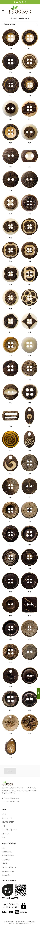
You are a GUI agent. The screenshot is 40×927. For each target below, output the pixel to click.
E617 (29, 639)
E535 (10, 308)
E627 (29, 710)
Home (13, 18)
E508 (29, 96)
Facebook (14, 2)
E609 (29, 545)
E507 (10, 96)
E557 (29, 427)
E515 (29, 119)
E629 (29, 734)
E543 (10, 356)
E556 (10, 427)
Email (17, 2)
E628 (10, 734)
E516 (10, 143)
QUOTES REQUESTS (9, 830)
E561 (10, 474)
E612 (10, 592)
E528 (10, 238)
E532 (29, 261)
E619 (29, 663)
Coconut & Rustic (8, 871)
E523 (29, 167)
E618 (10, 663)
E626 (10, 710)
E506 (29, 72)
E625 (29, 686)
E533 (10, 285)
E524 (10, 190)
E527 (29, 214)
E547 (10, 379)
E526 (10, 214)
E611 (29, 568)
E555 (29, 403)
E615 (29, 615)
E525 (29, 190)
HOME (4, 814)
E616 (10, 639)
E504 (10, 72)
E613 (29, 592)
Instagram (20, 2)
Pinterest (22, 2)
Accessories (6, 875)
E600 (29, 474)
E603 (29, 497)
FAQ (3, 826)
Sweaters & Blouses (9, 867)
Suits (3, 848)
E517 (29, 143)
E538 (29, 332)
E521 (10, 167)
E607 (29, 521)
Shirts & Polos (6, 852)
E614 (10, 615)
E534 (29, 285)
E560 (29, 450)
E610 (10, 568)
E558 (10, 450)
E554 (10, 403)
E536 (29, 308)
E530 (29, 238)
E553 (29, 379)
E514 (10, 119)
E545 (29, 356)
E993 (10, 757)
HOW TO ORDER (8, 822)
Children (5, 863)
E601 (10, 497)
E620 (10, 686)
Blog (3, 837)
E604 (10, 521)
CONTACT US (7, 818)
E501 (29, 48)
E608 (10, 545)
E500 (10, 48)
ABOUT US (6, 834)
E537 (10, 332)
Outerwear (5, 859)
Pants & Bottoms (8, 855)
